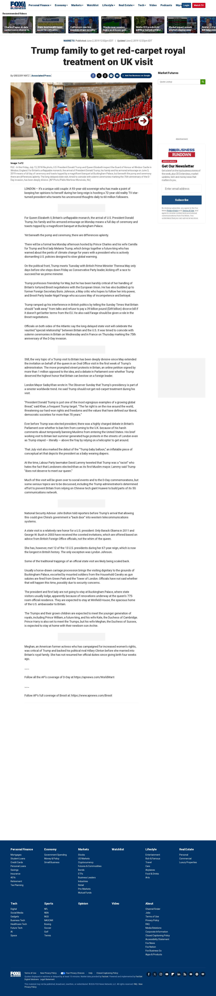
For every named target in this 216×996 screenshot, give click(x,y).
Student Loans (18, 858)
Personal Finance (39, 5)
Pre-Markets (84, 889)
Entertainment (152, 855)
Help (90, 973)
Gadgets (15, 916)
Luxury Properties (188, 862)
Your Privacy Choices (75, 973)
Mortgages (16, 855)
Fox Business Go (153, 950)
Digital (14, 909)
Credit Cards (17, 862)
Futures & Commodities (90, 866)
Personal (183, 855)
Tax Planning (17, 885)
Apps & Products (153, 954)
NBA (46, 912)
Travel (148, 862)
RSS (184, 974)
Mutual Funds (85, 892)
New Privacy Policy (48, 973)
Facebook (93, 75)
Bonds (81, 870)
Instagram (160, 974)
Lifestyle (107, 5)
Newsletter (190, 974)
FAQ (147, 924)
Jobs (147, 912)
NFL (46, 909)
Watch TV (199, 5)
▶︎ (143, 121)
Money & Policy (51, 858)
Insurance (15, 873)
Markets (76, 5)
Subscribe (181, 200)
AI (12, 931)
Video (153, 5)
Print (111, 75)
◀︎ (19, 121)
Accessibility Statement (157, 939)
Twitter (99, 75)
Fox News (150, 943)
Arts (147, 877)
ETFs (80, 873)
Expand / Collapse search (178, 5)
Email (117, 75)
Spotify (196, 974)
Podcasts (166, 5)
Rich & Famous (152, 858)
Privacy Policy (173, 211)
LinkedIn (178, 974)
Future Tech (16, 928)
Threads (105, 75)
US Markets (84, 858)
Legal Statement (47, 979)
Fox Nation (150, 947)
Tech (141, 5)
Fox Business (18, 5)
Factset (105, 976)
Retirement (16, 881)
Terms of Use (188, 211)
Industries (83, 881)
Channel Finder (152, 909)
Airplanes (150, 870)
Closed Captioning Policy (157, 935)
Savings (15, 870)
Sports (48, 903)
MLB (46, 916)
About (149, 903)
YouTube (166, 974)
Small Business (51, 862)
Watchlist (93, 5)
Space (14, 935)
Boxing (47, 924)
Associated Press (41, 75)
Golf (46, 931)
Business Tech (18, 920)
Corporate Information (156, 931)
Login (186, 5)
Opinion (83, 903)
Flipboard (172, 974)
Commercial (185, 858)
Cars (147, 866)
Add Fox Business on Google (137, 76)
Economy (60, 5)
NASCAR (48, 920)
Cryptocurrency (85, 862)
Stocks (81, 855)
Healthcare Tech (19, 924)
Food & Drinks (152, 873)
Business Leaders (87, 877)
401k (13, 877)
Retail (81, 885)
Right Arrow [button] (210, 25)
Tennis (47, 935)
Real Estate (126, 5)
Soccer (47, 928)
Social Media (17, 912)
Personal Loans (18, 866)
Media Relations (153, 928)
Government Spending (55, 855)
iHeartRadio (202, 974)
